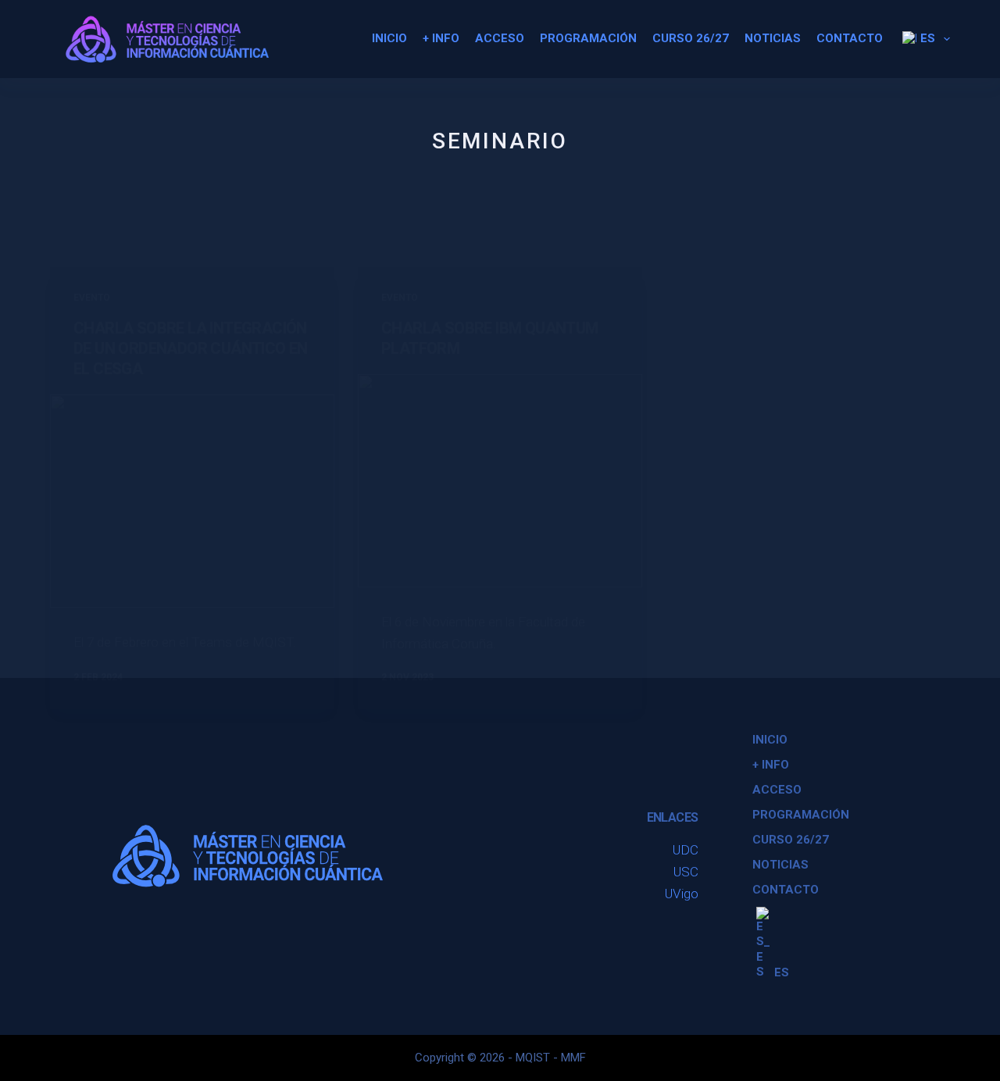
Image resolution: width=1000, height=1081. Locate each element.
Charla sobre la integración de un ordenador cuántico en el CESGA (190, 348)
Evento (91, 297)
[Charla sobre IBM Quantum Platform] (500, 480)
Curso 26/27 (690, 38)
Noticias (773, 38)
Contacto (849, 38)
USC (685, 871)
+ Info (441, 38)
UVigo (681, 893)
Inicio (389, 38)
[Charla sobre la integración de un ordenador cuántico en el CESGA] (192, 501)
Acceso (499, 38)
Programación (588, 38)
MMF (573, 1058)
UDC (685, 850)
